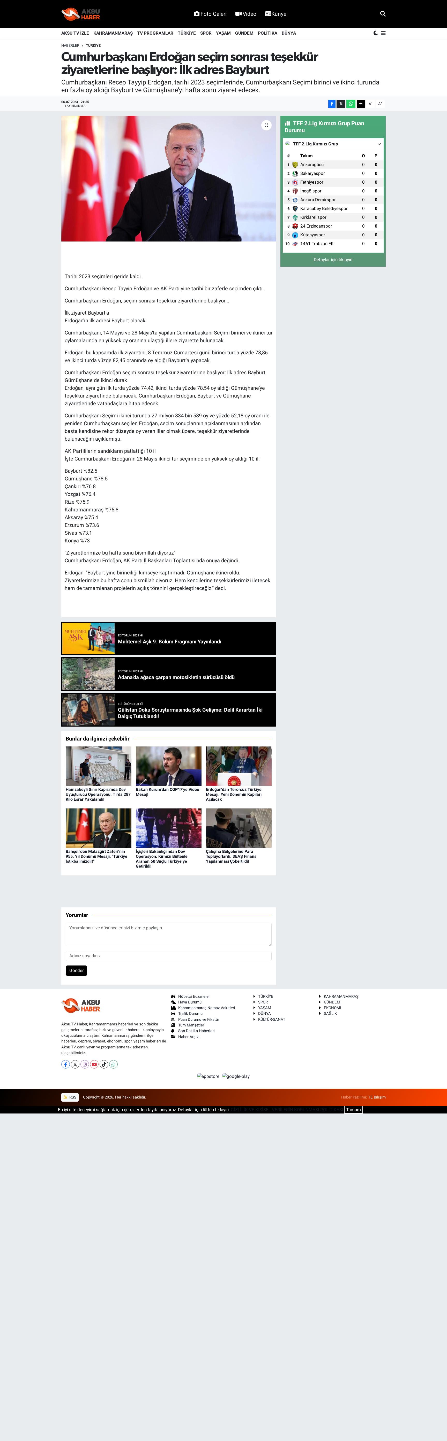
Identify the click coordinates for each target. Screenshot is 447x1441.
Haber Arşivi (188, 1036)
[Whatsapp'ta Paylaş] (350, 104)
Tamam (353, 1109)
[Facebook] (65, 1064)
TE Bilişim (377, 1097)
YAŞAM (223, 33)
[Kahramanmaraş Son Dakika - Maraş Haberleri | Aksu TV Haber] (80, 14)
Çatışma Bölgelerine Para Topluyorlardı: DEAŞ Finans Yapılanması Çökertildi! (231, 856)
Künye (278, 14)
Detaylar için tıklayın (333, 259)
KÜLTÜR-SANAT (271, 1019)
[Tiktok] (104, 1064)
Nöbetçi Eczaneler (194, 996)
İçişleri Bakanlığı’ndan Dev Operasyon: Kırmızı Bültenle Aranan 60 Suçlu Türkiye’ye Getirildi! (162, 859)
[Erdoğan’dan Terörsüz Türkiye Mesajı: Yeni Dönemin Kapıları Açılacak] (239, 765)
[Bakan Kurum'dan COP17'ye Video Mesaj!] (169, 765)
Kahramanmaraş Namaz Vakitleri (206, 1008)
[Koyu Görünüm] (376, 33)
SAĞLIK (330, 1013)
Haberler (70, 45)
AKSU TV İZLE (75, 33)
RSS (72, 1097)
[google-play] (236, 1076)
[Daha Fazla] (361, 104)
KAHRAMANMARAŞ (113, 33)
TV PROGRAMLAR (155, 33)
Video (249, 14)
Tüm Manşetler (191, 1025)
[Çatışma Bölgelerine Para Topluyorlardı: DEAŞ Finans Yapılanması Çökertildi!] (239, 827)
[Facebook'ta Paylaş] (332, 104)
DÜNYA (289, 33)
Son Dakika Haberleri (196, 1031)
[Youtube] (94, 1064)
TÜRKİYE (187, 33)
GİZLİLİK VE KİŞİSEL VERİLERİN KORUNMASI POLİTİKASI (287, 1109)
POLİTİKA (267, 33)
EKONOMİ (332, 1008)
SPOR (206, 33)
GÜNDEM (244, 33)
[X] (75, 1064)
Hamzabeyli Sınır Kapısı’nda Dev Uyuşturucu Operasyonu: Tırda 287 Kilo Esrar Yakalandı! (98, 794)
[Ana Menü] (382, 33)
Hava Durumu (190, 1002)
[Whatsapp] (113, 1064)
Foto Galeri (213, 14)
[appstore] (209, 1076)
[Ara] (383, 13)
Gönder (76, 970)
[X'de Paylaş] (341, 104)
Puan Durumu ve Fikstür (198, 1019)
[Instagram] (84, 1064)
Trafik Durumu (190, 1013)
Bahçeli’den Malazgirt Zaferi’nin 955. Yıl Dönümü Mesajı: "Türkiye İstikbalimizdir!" (96, 856)
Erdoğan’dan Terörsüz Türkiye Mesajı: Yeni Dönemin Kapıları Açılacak (234, 794)
